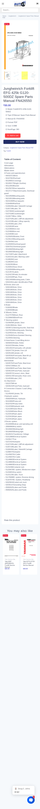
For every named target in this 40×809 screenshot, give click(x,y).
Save (7, 24)
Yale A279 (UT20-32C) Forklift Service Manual (29, 563)
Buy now (20, 142)
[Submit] (34, 10)
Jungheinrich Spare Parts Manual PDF (21, 148)
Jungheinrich (12, 16)
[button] (3, 3)
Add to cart (14, 135)
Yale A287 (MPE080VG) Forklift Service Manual (10, 564)
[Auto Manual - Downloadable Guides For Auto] (20, 3)
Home (4, 16)
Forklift (9, 151)
